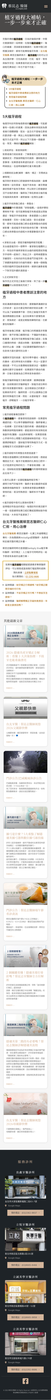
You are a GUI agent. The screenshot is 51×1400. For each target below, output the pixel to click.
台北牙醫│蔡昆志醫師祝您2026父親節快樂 (23, 726)
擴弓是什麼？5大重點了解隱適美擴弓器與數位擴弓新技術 (25, 836)
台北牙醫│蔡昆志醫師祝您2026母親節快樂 (23, 1122)
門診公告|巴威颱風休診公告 (24, 778)
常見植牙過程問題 (18, 96)
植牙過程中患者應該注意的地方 (24, 92)
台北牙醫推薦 (9, 533)
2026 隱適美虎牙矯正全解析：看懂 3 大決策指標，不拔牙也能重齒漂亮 (25, 656)
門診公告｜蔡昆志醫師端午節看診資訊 (25, 912)
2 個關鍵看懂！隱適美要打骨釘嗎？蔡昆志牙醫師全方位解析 (25, 976)
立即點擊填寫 (31, 572)
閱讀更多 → (10, 688)
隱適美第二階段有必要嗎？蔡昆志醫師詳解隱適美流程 (25, 1043)
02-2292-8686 (32, 576)
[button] (46, 6)
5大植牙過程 (15, 88)
